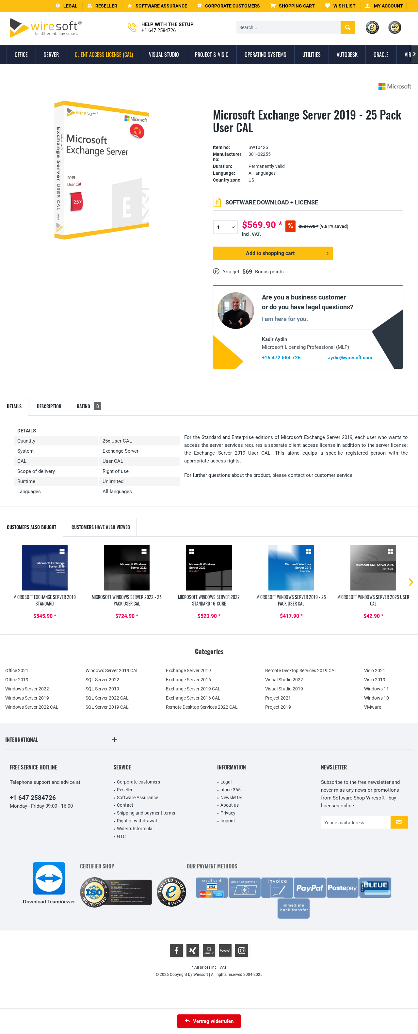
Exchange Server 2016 (188, 679)
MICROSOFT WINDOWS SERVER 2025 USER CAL (373, 600)
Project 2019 (278, 707)
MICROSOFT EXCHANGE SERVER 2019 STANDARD (44, 600)
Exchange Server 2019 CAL (193, 688)
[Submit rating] (308, 137)
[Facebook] (176, 950)
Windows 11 (376, 688)
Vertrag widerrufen (213, 1021)
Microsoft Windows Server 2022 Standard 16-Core (209, 600)
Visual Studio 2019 (284, 688)
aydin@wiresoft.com (350, 358)
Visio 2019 (374, 679)
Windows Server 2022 (27, 688)
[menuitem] (292, 6)
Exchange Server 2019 (188, 670)
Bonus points (269, 272)
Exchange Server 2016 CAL (193, 698)
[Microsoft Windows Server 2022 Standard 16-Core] (209, 567)
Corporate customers (138, 781)
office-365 (230, 789)
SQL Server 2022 (102, 679)
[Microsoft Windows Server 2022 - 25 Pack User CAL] (127, 567)
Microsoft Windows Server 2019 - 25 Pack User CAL (291, 600)
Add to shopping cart (270, 253)
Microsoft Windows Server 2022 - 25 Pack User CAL (127, 600)
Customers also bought (31, 527)
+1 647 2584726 (33, 797)
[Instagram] (241, 950)
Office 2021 (16, 670)
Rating (88, 406)
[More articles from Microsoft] (394, 86)
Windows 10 (376, 698)
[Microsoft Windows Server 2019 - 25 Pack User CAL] (291, 567)
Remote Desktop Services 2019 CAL (301, 670)
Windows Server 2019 (27, 698)
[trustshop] (171, 892)
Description (49, 406)
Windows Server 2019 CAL (112, 670)
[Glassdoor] (209, 950)
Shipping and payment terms (146, 813)
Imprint (227, 820)
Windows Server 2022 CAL (31, 707)
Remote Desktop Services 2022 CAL (202, 707)
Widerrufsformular (135, 828)
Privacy (227, 813)
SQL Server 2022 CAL (107, 698)
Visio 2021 (374, 670)
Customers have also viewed (101, 527)
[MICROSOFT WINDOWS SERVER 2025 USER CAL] (373, 567)
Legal (226, 781)
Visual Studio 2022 (284, 679)
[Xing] (192, 950)
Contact (125, 805)
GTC (121, 836)
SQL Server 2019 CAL (107, 707)
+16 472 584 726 (281, 358)
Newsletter (231, 797)
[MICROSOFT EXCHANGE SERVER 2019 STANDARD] (44, 567)
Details (14, 406)
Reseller (125, 789)
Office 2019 (16, 679)
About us (229, 805)
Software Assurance (137, 797)
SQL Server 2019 (102, 688)
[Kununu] (225, 950)
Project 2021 (278, 698)
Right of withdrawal (137, 820)
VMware (372, 707)
